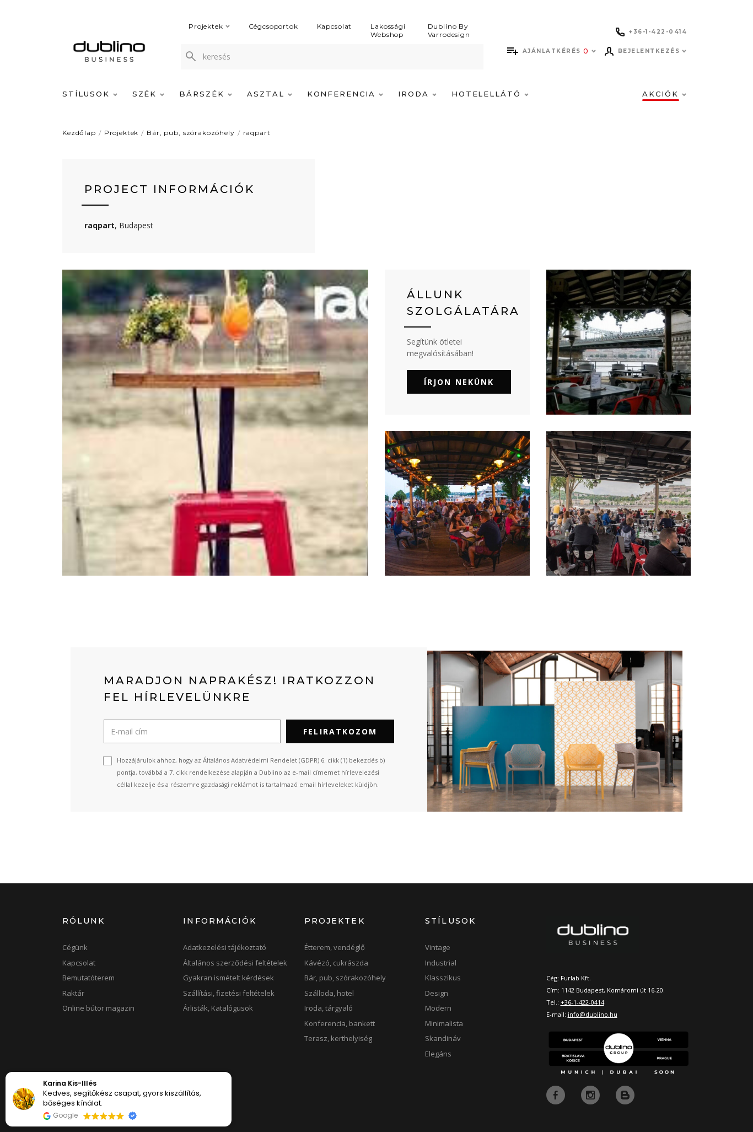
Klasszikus (443, 978)
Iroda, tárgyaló (328, 1008)
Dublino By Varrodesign (449, 30)
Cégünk (75, 947)
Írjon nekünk (459, 382)
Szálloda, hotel (329, 993)
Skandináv (443, 1038)
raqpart (257, 132)
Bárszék (203, 93)
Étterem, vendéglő (334, 947)
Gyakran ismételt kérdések (228, 978)
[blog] (625, 1094)
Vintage (437, 947)
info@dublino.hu (592, 1014)
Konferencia (343, 93)
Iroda (415, 93)
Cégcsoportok (273, 26)
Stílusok (87, 93)
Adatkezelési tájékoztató (224, 947)
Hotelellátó (487, 93)
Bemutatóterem (88, 978)
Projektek (206, 26)
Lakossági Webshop (388, 30)
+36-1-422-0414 (582, 1002)
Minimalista (444, 1023)
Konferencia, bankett (339, 1023)
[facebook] (556, 1094)
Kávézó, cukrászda (336, 963)
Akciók (662, 93)
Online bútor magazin (98, 1008)
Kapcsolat (334, 26)
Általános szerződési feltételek (235, 963)
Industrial (440, 963)
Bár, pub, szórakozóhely (190, 132)
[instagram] (591, 1094)
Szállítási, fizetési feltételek (229, 993)
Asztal (267, 93)
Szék (146, 93)
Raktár (73, 993)
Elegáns (438, 1054)
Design (436, 993)
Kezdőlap (79, 132)
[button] (231, 1072)
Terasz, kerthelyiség (338, 1038)
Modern (438, 1008)
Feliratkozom (340, 731)
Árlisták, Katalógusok (218, 1008)
